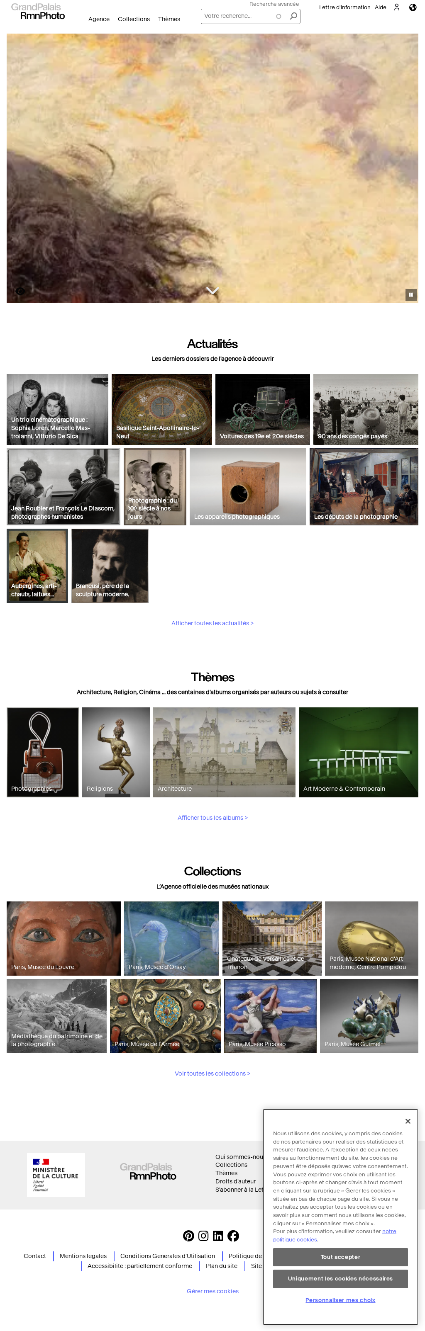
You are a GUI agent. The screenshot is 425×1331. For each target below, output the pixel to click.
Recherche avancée (274, 4)
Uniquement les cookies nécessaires (340, 1278)
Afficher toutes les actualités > (212, 623)
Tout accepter (341, 1257)
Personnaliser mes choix (340, 1300)
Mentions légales (83, 1256)
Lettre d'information (345, 7)
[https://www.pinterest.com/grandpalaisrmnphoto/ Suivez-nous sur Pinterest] (188, 1238)
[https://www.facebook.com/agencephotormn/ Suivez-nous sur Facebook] (233, 1238)
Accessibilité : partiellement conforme (140, 1266)
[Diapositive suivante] (407, 170)
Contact (35, 1256)
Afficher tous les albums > (213, 818)
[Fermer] (408, 1121)
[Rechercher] (293, 16)
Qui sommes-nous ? (242, 1157)
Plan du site (221, 1266)
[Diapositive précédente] (17, 170)
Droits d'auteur (235, 1181)
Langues (413, 7)
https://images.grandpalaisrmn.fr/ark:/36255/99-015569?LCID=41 (15, 291)
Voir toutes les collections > (212, 1074)
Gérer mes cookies (213, 1291)
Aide (380, 7)
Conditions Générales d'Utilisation (167, 1256)
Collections (134, 19)
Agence (99, 19)
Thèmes (169, 19)
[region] (340, 1217)
